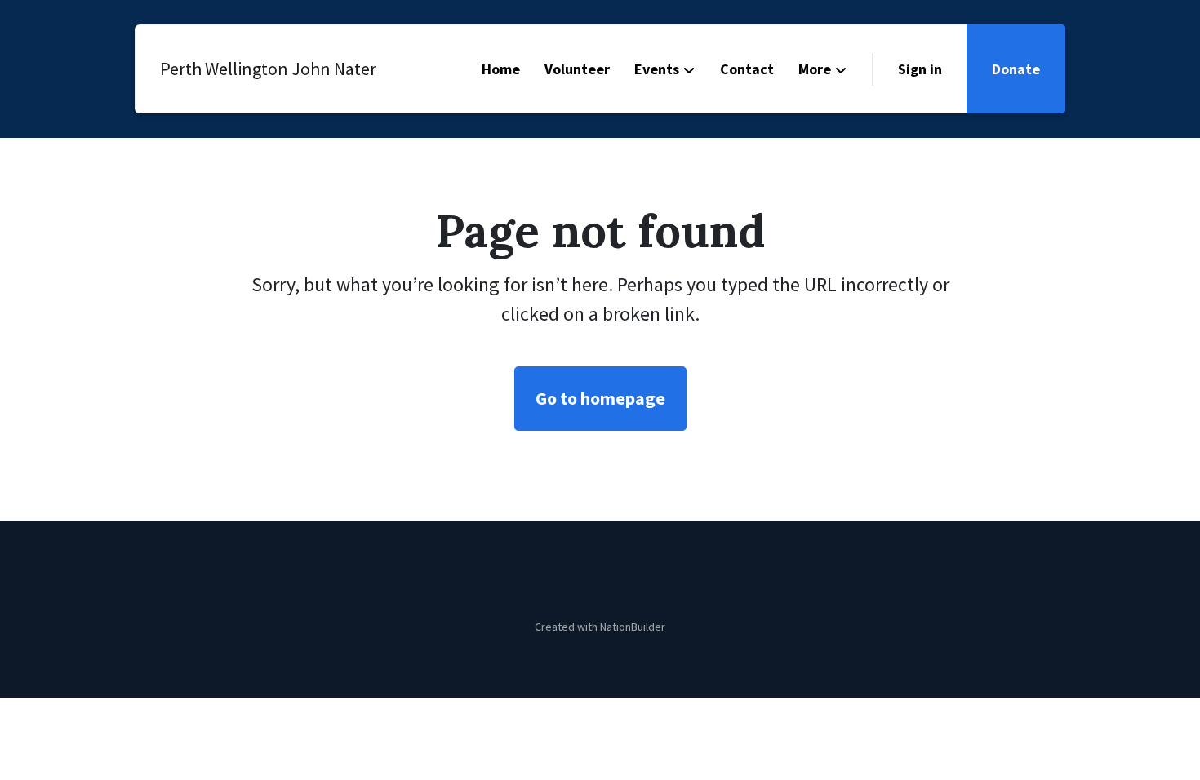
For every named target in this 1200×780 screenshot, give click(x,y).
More (814, 69)
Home (501, 69)
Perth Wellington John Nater (253, 68)
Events (656, 69)
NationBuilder (632, 626)
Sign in (920, 69)
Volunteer (577, 69)
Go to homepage (600, 398)
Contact (747, 69)
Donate (1016, 69)
